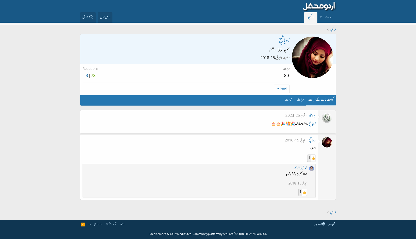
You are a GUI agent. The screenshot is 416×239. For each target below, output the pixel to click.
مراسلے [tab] (300, 100)
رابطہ (122, 224)
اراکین (310, 17)
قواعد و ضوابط (111, 224)
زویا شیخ (312, 124)
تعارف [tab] (288, 100)
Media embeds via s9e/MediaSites (170, 234)
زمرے (329, 17)
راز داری (98, 224)
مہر (330, 224)
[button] (320, 17)
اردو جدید (318, 224)
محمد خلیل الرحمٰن (300, 168)
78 (93, 76)
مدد (89, 224)
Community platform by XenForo (230, 234)
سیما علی (312, 116)
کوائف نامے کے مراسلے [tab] (320, 100)
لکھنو (271, 50)
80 (286, 76)
